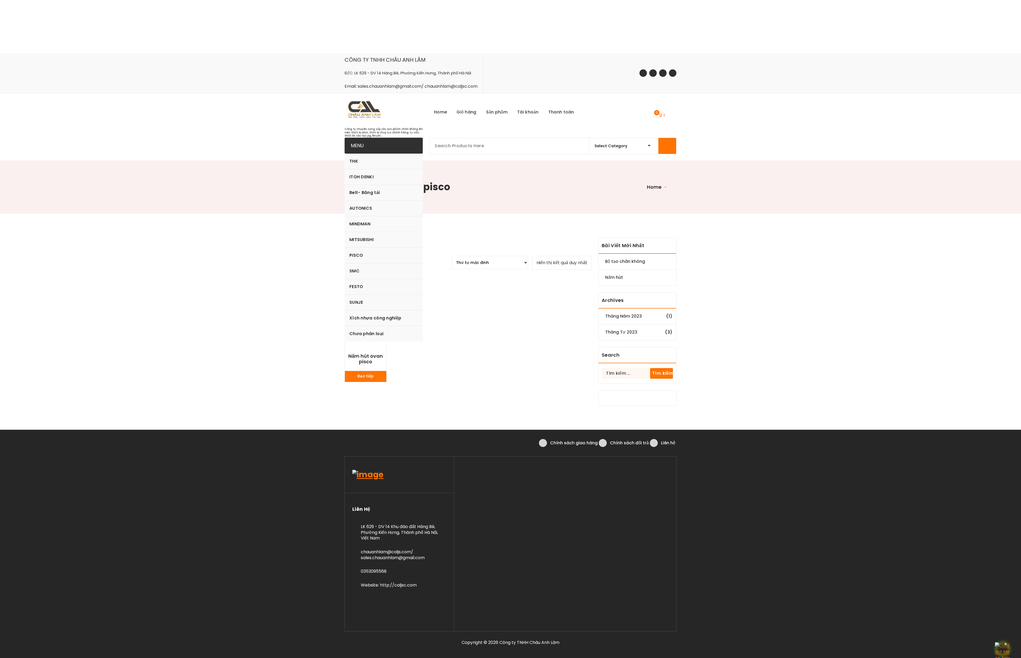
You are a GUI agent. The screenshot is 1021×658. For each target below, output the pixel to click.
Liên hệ (668, 443)
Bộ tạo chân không (625, 261)
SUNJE (356, 302)
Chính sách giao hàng (574, 443)
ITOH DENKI (361, 177)
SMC (354, 271)
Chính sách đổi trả (629, 443)
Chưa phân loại (366, 334)
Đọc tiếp (366, 376)
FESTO (356, 287)
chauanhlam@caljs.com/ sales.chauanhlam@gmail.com (393, 555)
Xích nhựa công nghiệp (375, 318)
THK (353, 161)
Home (654, 187)
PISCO (356, 255)
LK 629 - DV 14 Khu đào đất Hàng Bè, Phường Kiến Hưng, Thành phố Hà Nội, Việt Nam (399, 532)
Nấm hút (614, 277)
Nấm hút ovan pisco (365, 359)
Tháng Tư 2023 (621, 332)
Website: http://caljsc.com (389, 585)
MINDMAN (359, 224)
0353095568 (374, 571)
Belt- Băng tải (364, 192)
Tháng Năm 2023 (623, 316)
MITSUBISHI (361, 240)
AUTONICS (360, 208)
